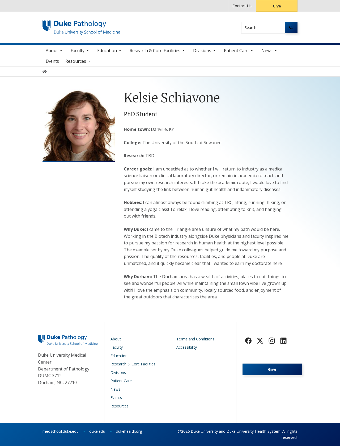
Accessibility (186, 347)
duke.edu (97, 431)
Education (107, 50)
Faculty (77, 50)
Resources (75, 61)
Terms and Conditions (195, 338)
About (52, 50)
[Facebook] (248, 341)
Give (277, 6)
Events (52, 61)
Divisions (202, 50)
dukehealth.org (129, 431)
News (267, 50)
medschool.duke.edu (60, 431)
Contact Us (242, 5)
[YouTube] (283, 341)
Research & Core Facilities (155, 50)
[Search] (291, 27)
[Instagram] (272, 341)
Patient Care (236, 50)
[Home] (81, 25)
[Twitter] (260, 341)
